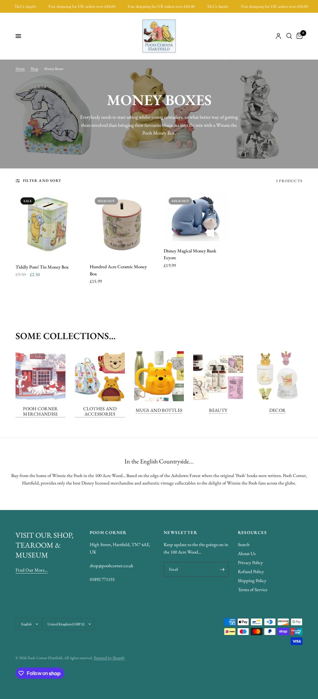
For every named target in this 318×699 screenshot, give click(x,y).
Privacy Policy (250, 562)
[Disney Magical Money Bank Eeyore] (196, 216)
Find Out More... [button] (32, 570)
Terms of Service (252, 589)
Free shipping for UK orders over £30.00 (74, 6)
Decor (277, 410)
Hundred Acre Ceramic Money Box (118, 270)
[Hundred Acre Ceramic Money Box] (122, 224)
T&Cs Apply (18, 6)
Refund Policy (251, 571)
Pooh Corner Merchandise (40, 411)
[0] (298, 36)
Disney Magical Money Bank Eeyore (190, 254)
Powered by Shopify (109, 657)
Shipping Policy (252, 580)
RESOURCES (252, 532)
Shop (34, 68)
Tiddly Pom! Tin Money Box (42, 267)
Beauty (218, 410)
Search (244, 544)
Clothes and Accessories (99, 411)
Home (20, 68)
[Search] (289, 36)
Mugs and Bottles (159, 410)
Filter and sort (42, 180)
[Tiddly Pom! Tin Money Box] (48, 224)
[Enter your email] (222, 569)
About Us (247, 553)
